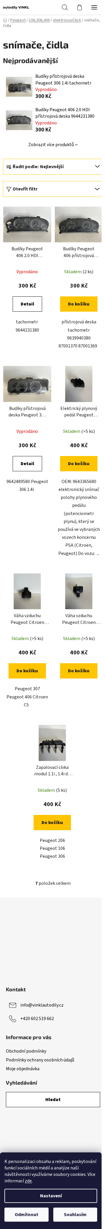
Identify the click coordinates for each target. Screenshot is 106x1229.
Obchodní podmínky (26, 1051)
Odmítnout (26, 1214)
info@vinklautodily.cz (42, 1005)
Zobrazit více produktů (51, 144)
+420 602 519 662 (37, 1018)
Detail (27, 304)
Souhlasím (75, 1214)
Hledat (53, 1099)
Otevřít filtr (25, 189)
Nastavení (51, 1196)
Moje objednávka (22, 1069)
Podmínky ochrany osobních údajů (40, 1060)
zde (28, 1181)
